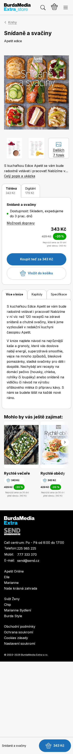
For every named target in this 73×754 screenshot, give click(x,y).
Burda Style (13, 616)
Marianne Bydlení (17, 610)
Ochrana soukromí (18, 632)
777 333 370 (27, 554)
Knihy (12, 22)
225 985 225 (26, 548)
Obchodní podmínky (19, 626)
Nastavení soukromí (19, 643)
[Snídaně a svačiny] (36, 92)
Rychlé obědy (53, 473)
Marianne (11, 583)
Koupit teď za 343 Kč (36, 259)
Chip (7, 605)
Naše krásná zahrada (20, 588)
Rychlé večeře (17, 473)
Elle (7, 577)
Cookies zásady (16, 638)
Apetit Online (14, 571)
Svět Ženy (12, 599)
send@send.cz (28, 561)
